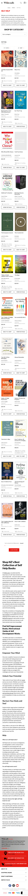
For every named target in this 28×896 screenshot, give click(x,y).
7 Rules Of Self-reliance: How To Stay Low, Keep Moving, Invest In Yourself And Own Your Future (7, 275)
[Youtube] (17, 885)
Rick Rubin (17, 236)
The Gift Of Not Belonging (5, 358)
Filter (7, 48)
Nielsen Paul (17, 401)
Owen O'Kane (4, 196)
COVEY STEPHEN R (5, 320)
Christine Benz (18, 442)
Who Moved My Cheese (7, 151)
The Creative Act (19, 232)
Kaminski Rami (4, 360)
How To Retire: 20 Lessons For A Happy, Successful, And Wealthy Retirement (20, 440)
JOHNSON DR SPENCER (6, 155)
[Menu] (2, 3)
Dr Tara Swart (17, 278)
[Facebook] (10, 885)
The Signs (17, 275)
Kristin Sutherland (9, 485)
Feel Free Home (19, 151)
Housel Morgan (18, 485)
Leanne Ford (17, 155)
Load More (14, 550)
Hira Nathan (17, 73)
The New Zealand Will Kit (7, 70)
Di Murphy (3, 485)
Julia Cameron (4, 442)
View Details (20, 126)
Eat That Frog (18, 110)
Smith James (17, 524)
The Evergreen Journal (7, 232)
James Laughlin (4, 401)
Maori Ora (17, 69)
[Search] (21, 3)
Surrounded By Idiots (20, 317)
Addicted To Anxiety (6, 193)
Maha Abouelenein (5, 278)
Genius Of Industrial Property (20, 399)
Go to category (6, 34)
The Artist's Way (5, 439)
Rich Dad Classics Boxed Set (19, 193)
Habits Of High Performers (5, 399)
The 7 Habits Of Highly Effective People (7, 318)
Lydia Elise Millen (4, 236)
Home (9, 7)
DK (1, 524)
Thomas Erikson (18, 320)
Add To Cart (7, 85)
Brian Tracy (17, 114)
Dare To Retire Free (6, 481)
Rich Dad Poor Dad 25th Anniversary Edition (6, 111)
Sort (21, 48)
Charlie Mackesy (18, 360)
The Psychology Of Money (19, 482)
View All (21, 543)
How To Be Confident (20, 521)
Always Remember (19, 357)
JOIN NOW (5, 848)
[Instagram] (13, 885)
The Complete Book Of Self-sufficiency (7, 522)
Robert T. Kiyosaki (5, 114)
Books (13, 7)
